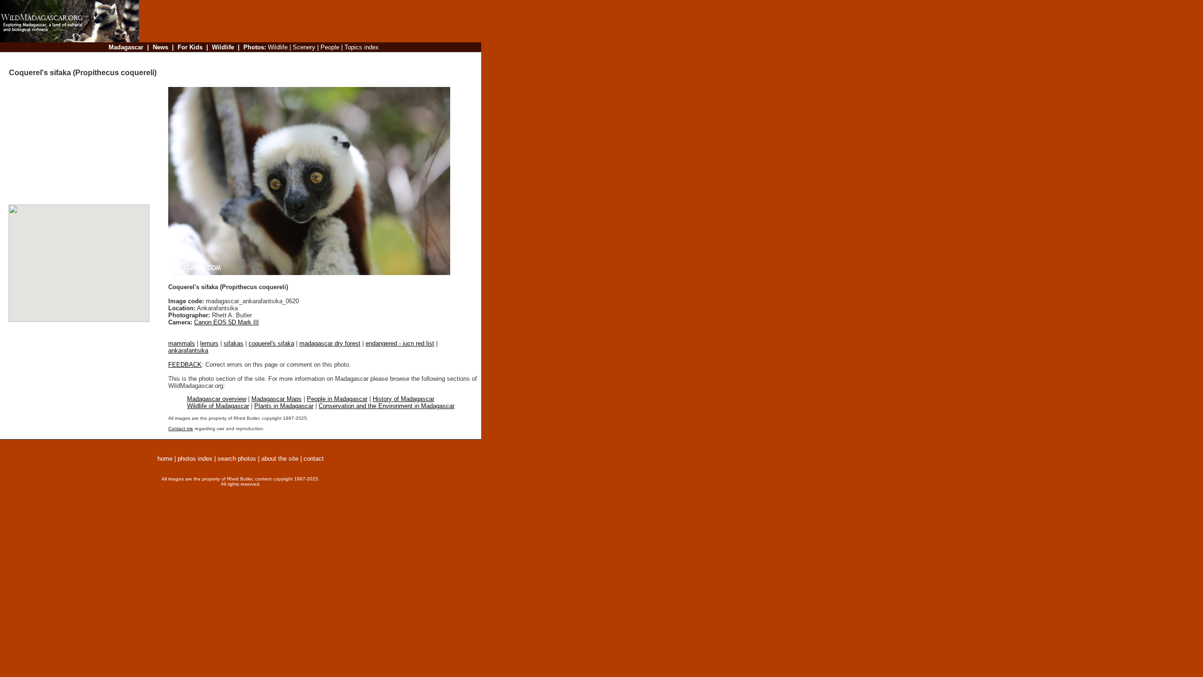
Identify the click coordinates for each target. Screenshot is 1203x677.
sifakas (233, 343)
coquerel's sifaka (271, 343)
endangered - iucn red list (400, 343)
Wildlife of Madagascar (218, 405)
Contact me (180, 428)
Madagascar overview (216, 398)
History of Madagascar (403, 398)
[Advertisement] (307, 58)
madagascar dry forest (329, 343)
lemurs (209, 343)
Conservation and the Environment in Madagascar (386, 405)
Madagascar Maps (276, 398)
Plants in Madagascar (283, 405)
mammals (181, 343)
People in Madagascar (337, 398)
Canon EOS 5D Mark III (226, 322)
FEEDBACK (185, 364)
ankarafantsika (188, 350)
